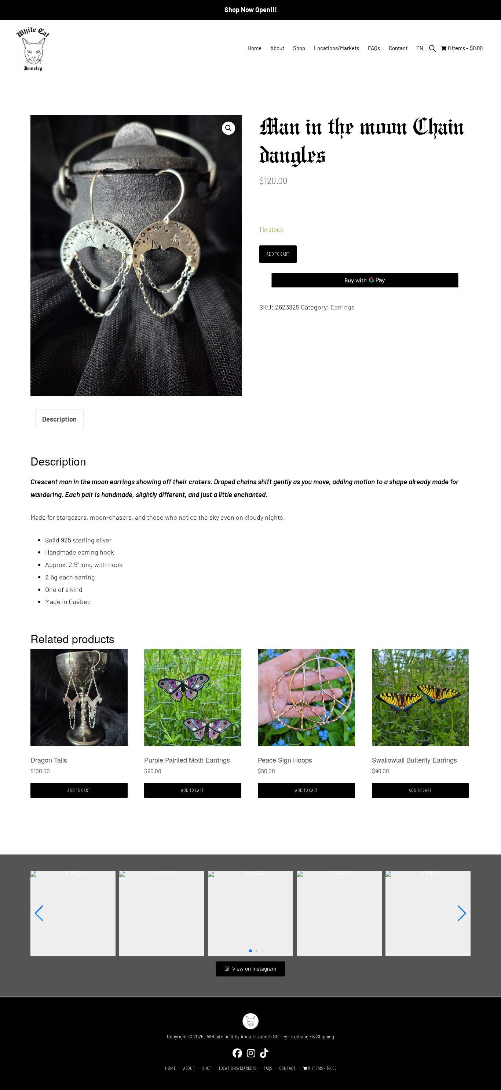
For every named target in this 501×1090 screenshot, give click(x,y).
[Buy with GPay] (364, 280)
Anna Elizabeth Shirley (264, 1036)
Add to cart (278, 254)
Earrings (342, 307)
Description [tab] (59, 419)
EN (419, 48)
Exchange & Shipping (312, 1036)
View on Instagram (254, 968)
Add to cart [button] (78, 790)
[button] (432, 48)
